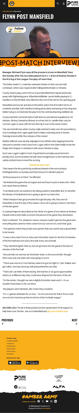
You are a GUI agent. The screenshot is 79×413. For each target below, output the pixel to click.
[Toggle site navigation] (4, 3)
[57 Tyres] (20, 387)
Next (74, 320)
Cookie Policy (11, 346)
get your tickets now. (57, 311)
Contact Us (10, 343)
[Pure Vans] (73, 3)
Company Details (12, 341)
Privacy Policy (11, 349)
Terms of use (11, 351)
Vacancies (10, 354)
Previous (7, 320)
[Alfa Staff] (58, 387)
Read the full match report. (39, 164)
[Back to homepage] (11, 3)
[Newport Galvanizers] (58, 378)
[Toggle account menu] (64, 3)
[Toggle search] (58, 3)
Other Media (45, 408)
